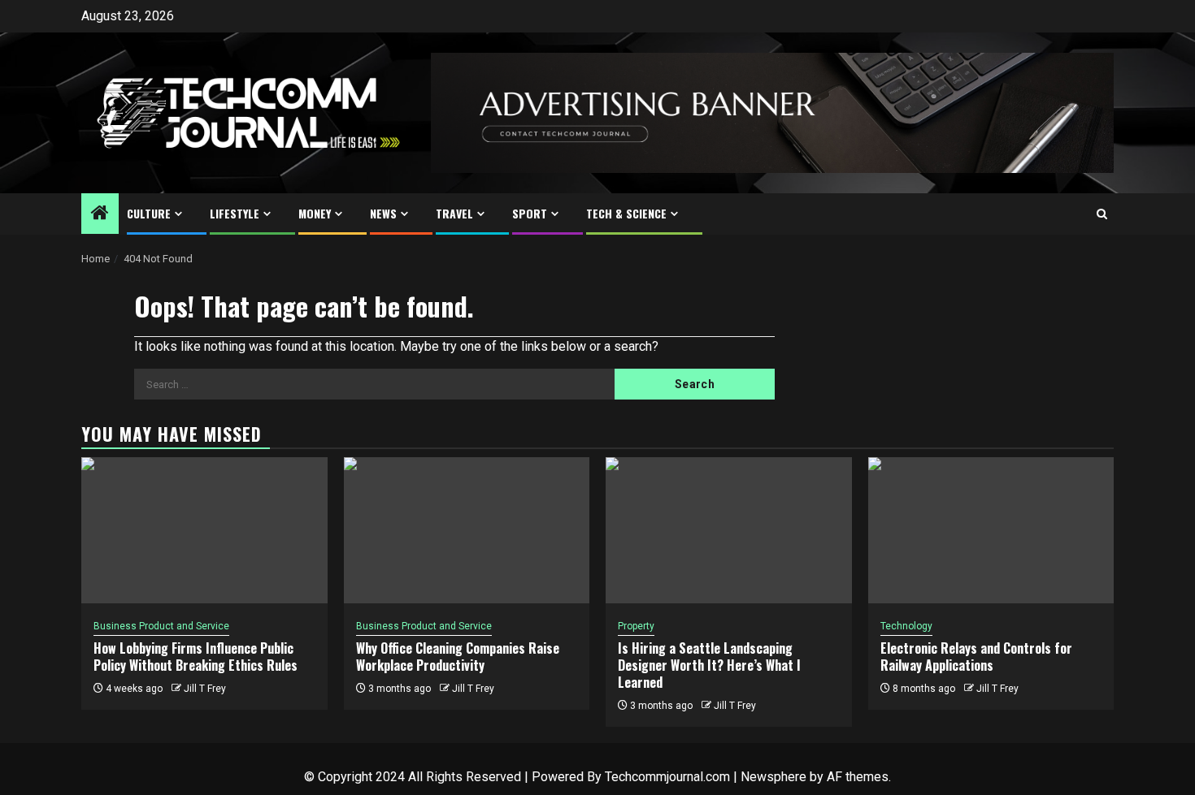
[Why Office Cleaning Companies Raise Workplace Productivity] (467, 530)
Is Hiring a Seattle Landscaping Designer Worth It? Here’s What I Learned (709, 665)
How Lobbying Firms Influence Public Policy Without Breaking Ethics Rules (195, 656)
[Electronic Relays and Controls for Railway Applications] (991, 530)
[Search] (1102, 214)
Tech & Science (626, 213)
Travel (454, 213)
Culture (149, 213)
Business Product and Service (161, 626)
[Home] (100, 214)
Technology (906, 626)
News (383, 213)
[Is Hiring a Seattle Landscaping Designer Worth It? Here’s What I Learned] (729, 530)
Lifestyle (234, 213)
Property (636, 626)
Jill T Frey (205, 688)
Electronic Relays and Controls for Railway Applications (976, 656)
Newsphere (773, 776)
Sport (529, 213)
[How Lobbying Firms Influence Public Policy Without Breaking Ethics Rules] (204, 530)
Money (314, 213)
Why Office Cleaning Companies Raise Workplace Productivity (457, 656)
